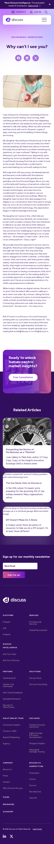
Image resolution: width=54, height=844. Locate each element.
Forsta (32, 779)
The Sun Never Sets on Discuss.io (24, 483)
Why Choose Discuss (13, 788)
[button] (50, 4)
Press (5, 775)
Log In (37, 12)
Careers (6, 782)
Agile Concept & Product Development (36, 735)
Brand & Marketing (11, 737)
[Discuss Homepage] (14, 19)
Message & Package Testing (37, 750)
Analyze (6, 634)
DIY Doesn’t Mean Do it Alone (21, 519)
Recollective (35, 791)
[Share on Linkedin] (27, 58)
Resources (8, 804)
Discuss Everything (38, 684)
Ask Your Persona (11, 660)
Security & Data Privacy (9, 706)
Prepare (6, 622)
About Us (7, 769)
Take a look (33, 6)
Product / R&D (9, 731)
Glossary (8, 812)
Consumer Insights (11, 725)
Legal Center (37, 829)
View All (39, 798)
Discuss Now (35, 678)
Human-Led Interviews (8, 685)
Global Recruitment (38, 630)
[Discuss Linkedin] (4, 836)
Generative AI (9, 678)
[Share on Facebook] (18, 58)
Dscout (32, 785)
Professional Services (35, 623)
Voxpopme (34, 773)
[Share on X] (35, 58)
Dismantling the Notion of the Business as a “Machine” (20, 451)
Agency (6, 743)
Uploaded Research (12, 699)
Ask (4, 628)
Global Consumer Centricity (37, 726)
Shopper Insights (37, 743)
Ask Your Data (9, 654)
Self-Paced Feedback (13, 692)
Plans (6, 797)
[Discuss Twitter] (11, 836)
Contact (21, 12)
